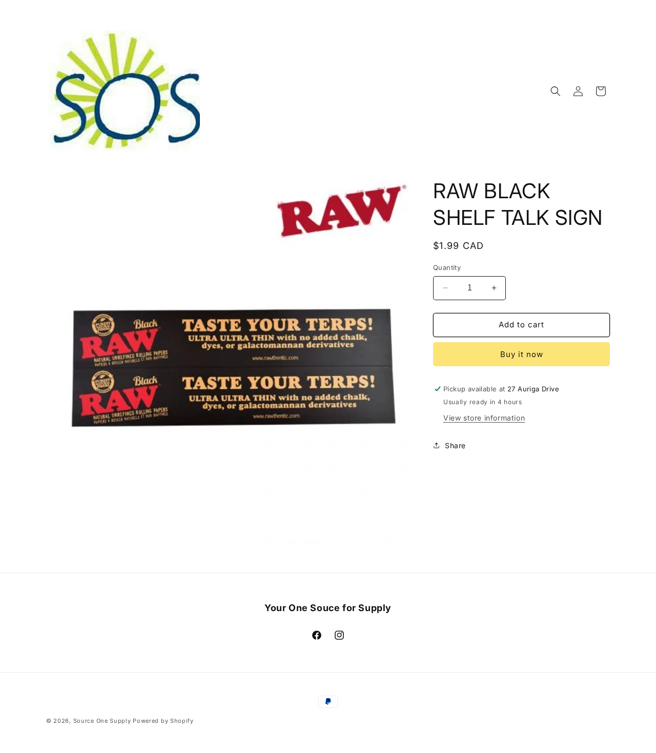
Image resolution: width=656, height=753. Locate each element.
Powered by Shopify (163, 720)
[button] (555, 91)
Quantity (447, 267)
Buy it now (521, 354)
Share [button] (455, 445)
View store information (484, 417)
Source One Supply (102, 720)
